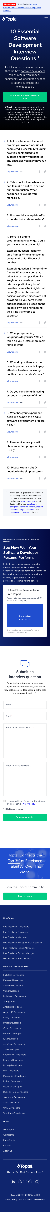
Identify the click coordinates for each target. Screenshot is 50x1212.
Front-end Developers (13, 980)
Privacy (9, 632)
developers (32, 503)
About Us (7, 1150)
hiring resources (28, 501)
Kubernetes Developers (14, 1054)
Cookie (18, 632)
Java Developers (11, 1049)
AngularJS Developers (14, 1012)
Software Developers (13, 985)
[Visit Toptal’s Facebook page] (29, 1181)
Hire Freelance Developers (16, 926)
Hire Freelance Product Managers (19, 953)
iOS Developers (10, 1038)
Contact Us (8, 1134)
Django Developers (12, 1017)
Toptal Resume (19, 577)
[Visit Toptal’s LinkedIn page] (13, 1181)
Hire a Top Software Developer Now (25, 97)
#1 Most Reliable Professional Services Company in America (22, 7)
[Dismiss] (45, 4)
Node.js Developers (12, 1065)
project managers (26, 509)
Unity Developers (11, 1107)
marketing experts (27, 506)
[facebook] (39, 171)
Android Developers (12, 1006)
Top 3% (14, 860)
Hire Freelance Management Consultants (22, 942)
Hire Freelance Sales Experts (17, 958)
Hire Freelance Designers (15, 931)
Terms (33, 630)
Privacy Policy (28, 803)
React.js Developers (12, 1086)
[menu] (46, 19)
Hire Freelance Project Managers (18, 947)
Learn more (25, 896)
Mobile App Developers (14, 996)
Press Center (9, 1140)
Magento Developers (13, 1059)
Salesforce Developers (14, 1097)
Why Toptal (8, 1129)
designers (14, 506)
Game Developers (12, 1028)
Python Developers (12, 1081)
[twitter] (45, 171)
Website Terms (25, 1199)
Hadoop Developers (12, 1033)
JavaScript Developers (14, 1043)
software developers (33, 71)
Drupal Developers (12, 1022)
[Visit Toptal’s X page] (21, 1181)
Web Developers (11, 990)
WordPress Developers (14, 1113)
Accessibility (39, 1199)
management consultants (21, 512)
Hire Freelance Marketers (15, 937)
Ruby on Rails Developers (15, 1091)
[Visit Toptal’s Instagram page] (36, 1181)
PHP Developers (11, 1070)
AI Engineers (9, 1001)
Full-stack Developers (13, 974)
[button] (25, 156)
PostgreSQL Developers (14, 1075)
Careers (7, 1145)
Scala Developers (11, 1102)
